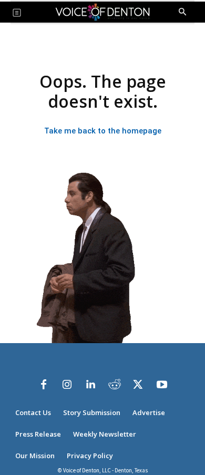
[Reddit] (114, 384)
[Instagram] (67, 384)
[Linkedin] (91, 384)
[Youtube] (162, 384)
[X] (138, 384)
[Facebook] (43, 384)
